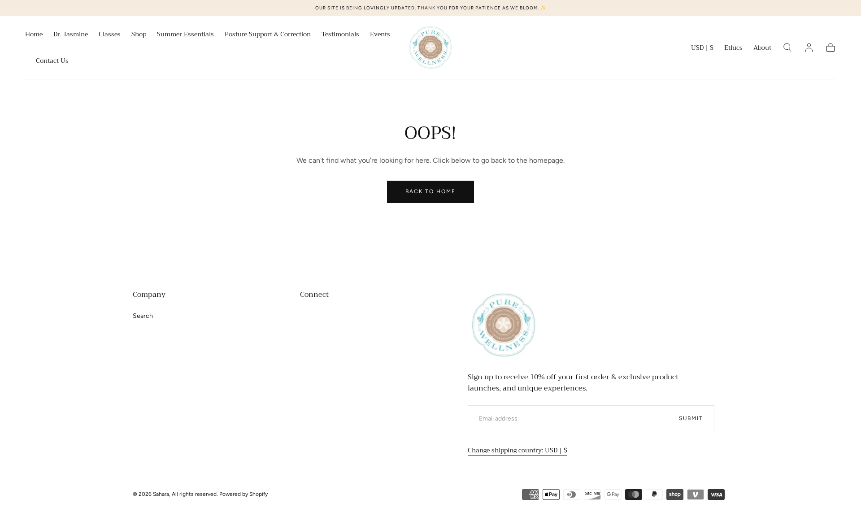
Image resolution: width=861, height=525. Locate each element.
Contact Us (52, 61)
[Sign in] (809, 47)
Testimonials (340, 34)
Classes (110, 34)
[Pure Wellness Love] (503, 325)
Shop (138, 34)
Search (143, 316)
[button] (702, 49)
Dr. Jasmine (70, 34)
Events (380, 34)
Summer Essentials (185, 34)
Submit (691, 418)
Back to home (430, 191)
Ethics (733, 48)
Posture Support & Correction (268, 34)
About (762, 48)
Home (34, 34)
